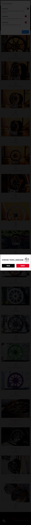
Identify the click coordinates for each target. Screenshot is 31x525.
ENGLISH (23, 266)
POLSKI (8, 266)
